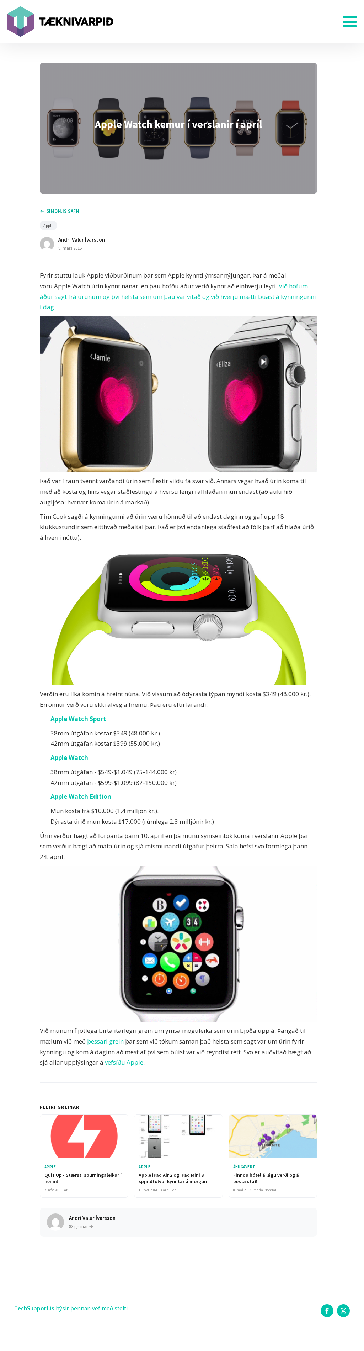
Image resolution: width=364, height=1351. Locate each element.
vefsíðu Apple (124, 1062)
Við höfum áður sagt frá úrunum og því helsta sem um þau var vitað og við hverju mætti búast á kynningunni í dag (178, 296)
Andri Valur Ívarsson (81, 239)
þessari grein (105, 1041)
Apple (48, 225)
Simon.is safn (63, 211)
